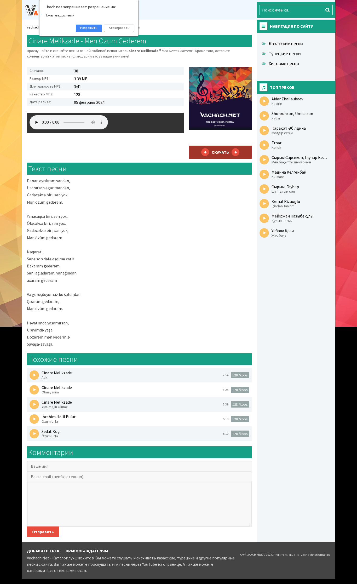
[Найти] (327, 10)
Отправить (43, 531)
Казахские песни (286, 44)
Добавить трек (43, 550)
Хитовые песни (284, 63)
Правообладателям (87, 550)
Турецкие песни (285, 53)
